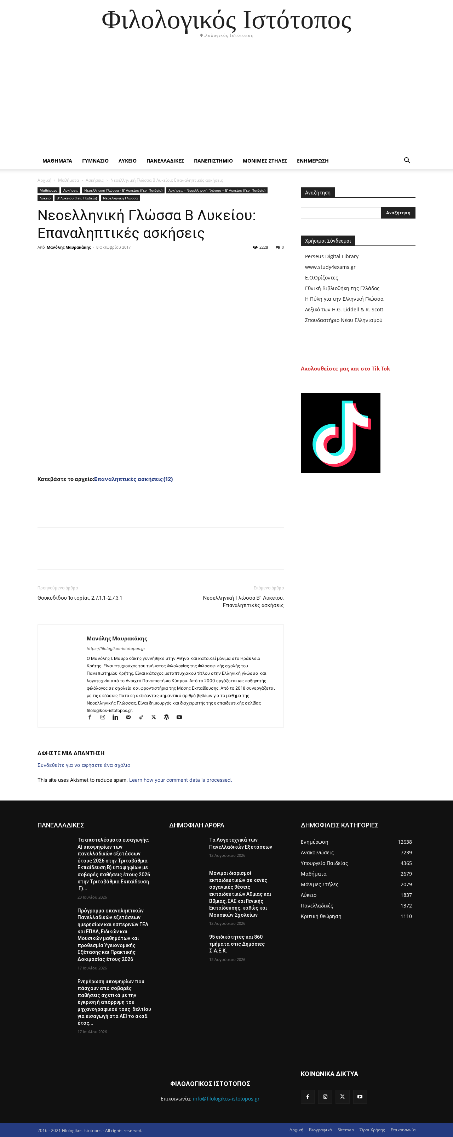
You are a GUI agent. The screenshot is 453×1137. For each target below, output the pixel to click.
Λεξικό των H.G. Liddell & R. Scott (344, 309)
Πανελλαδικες (165, 160)
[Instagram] (105, 717)
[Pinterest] (77, 263)
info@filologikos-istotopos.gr (226, 1098)
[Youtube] (182, 717)
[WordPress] (169, 717)
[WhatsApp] (93, 263)
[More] (110, 263)
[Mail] (131, 717)
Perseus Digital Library (332, 256)
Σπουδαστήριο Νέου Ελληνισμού (344, 320)
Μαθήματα (68, 180)
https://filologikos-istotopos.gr (116, 648)
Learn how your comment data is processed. (180, 780)
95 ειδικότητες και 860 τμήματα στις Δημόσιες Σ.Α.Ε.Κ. (237, 944)
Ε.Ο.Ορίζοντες (321, 277)
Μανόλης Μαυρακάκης (69, 247)
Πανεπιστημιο (213, 160)
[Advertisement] (226, 99)
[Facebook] (45, 263)
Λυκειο (128, 160)
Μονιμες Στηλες (265, 160)
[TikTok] (144, 717)
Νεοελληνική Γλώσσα (120, 198)
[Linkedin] (118, 717)
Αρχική (44, 180)
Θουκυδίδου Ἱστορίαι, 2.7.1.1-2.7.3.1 (80, 598)
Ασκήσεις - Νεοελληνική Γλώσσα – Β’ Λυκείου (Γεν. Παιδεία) (216, 190)
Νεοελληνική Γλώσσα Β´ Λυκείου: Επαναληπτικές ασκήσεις (243, 602)
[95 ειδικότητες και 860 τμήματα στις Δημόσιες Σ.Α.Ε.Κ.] (186, 946)
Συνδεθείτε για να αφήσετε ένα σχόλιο (84, 765)
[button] (406, 161)
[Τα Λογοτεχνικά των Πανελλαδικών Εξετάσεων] (186, 849)
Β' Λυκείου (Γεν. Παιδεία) (77, 198)
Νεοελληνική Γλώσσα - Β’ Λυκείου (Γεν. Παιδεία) (123, 190)
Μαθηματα (57, 160)
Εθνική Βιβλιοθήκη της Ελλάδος (342, 288)
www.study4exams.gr (330, 267)
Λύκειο (45, 198)
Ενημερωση (313, 160)
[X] (61, 263)
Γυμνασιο (95, 160)
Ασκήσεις (95, 180)
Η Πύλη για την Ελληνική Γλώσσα (344, 298)
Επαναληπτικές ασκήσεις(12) (133, 479)
